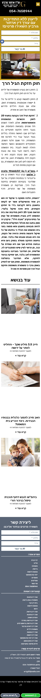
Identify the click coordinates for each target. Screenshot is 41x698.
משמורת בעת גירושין (30, 600)
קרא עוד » (20, 355)
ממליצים (34, 581)
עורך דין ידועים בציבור (30, 626)
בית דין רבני (33, 603)
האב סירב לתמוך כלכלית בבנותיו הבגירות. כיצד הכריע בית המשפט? (20, 421)
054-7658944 (20, 11)
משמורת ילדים (32, 629)
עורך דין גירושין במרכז (30, 620)
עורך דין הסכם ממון (31, 641)
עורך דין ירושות (32, 635)
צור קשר (34, 584)
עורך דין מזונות (32, 597)
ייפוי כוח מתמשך (32, 575)
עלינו (36, 563)
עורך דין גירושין (32, 612)
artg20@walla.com (32, 672)
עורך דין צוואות (32, 632)
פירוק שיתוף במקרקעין (29, 644)
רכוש (36, 609)
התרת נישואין (33, 618)
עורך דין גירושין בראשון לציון (27, 623)
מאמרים (35, 578)
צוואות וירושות (32, 572)
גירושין (35, 569)
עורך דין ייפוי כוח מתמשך (29, 638)
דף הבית (34, 560)
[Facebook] (2, 42)
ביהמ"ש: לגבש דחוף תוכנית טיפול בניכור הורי (20, 498)
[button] (38, 4)
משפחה (35, 566)
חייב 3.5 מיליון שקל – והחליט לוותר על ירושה (21, 346)
